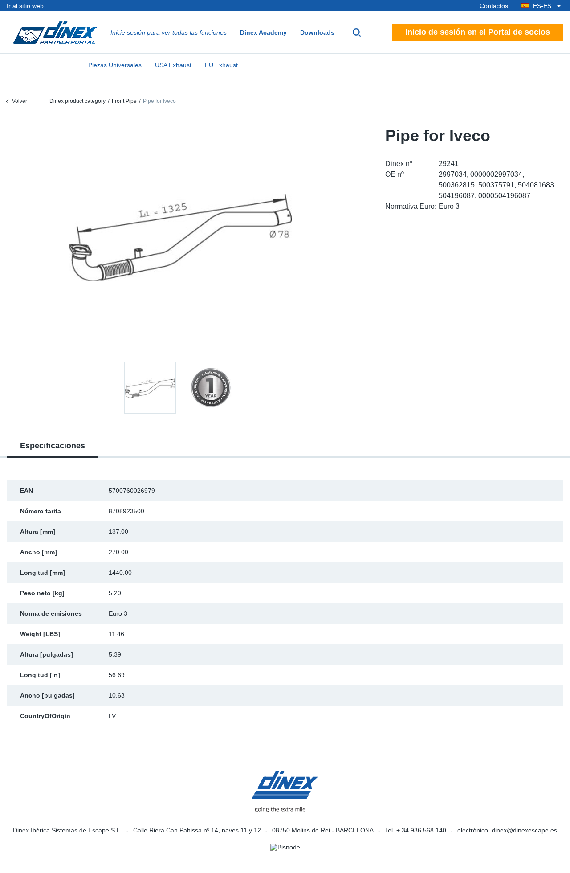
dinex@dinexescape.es (524, 830)
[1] (210, 388)
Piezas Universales (115, 65)
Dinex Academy (263, 32)
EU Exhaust (221, 65)
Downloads (317, 32)
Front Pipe (124, 101)
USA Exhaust (173, 65)
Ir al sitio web (25, 5)
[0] (180, 237)
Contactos (494, 5)
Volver (19, 101)
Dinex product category (77, 101)
